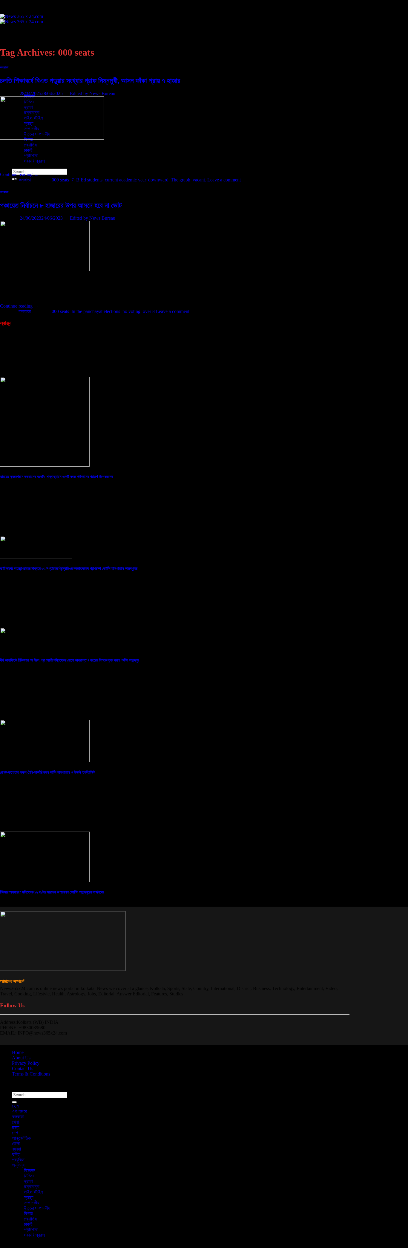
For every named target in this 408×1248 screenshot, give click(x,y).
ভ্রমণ (28, 1181)
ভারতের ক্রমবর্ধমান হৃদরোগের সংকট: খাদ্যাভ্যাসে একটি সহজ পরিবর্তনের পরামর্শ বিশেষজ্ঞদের (56, 476)
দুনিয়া (16, 1154)
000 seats (60, 179)
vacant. (199, 179)
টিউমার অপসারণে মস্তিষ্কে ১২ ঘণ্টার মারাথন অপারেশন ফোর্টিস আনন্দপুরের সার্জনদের (52, 892)
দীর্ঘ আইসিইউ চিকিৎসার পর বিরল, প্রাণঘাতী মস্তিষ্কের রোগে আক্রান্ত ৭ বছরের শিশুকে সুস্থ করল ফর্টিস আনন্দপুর (69, 660)
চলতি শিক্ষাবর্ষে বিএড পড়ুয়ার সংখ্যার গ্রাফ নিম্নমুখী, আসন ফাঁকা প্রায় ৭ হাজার (90, 81)
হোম (15, 31)
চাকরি (28, 150)
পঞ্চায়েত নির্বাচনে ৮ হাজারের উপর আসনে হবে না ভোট (61, 205)
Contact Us (22, 1068)
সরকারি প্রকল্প (34, 1235)
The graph (180, 179)
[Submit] (14, 1102)
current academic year (125, 179)
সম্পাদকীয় (31, 1202)
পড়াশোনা (31, 155)
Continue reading (19, 174)
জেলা (16, 69)
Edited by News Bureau (92, 93)
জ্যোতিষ (30, 144)
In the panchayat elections (95, 311)
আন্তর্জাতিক (21, 64)
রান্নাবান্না (31, 1186)
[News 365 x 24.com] (21, 19)
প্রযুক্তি (18, 85)
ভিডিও (29, 1175)
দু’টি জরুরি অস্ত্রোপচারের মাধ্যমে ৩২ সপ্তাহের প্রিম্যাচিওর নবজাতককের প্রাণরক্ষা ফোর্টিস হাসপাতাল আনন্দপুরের (68, 568)
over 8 (149, 311)
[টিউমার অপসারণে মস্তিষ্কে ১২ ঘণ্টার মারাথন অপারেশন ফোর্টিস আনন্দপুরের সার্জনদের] (45, 880)
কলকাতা (18, 42)
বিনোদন (29, 1170)
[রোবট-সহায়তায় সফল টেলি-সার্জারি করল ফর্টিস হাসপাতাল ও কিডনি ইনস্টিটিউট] (45, 760)
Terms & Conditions (31, 1073)
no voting (131, 311)
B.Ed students (89, 179)
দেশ (15, 58)
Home (18, 1052)
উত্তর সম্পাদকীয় (37, 1208)
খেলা (15, 1122)
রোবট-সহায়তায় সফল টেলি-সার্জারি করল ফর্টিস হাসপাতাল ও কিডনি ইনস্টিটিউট (47, 772)
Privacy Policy (25, 1063)
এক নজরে (19, 37)
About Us (21, 1057)
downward (158, 179)
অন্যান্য (18, 1165)
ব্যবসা (16, 74)
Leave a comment (224, 179)
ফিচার (28, 1213)
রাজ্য (15, 1127)
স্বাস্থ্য (28, 1197)
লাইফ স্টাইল (33, 1191)
